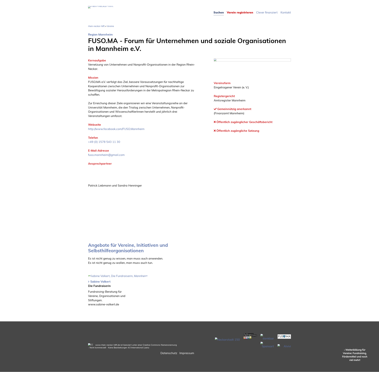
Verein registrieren (240, 12)
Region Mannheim (100, 34)
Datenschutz (168, 353)
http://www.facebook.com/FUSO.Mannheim (116, 129)
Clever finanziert (267, 12)
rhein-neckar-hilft (96, 26)
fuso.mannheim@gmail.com (106, 155)
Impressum (186, 353)
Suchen (218, 12)
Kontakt (286, 12)
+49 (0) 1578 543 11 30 (104, 142)
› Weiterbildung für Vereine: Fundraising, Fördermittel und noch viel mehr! (354, 354)
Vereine (110, 26)
